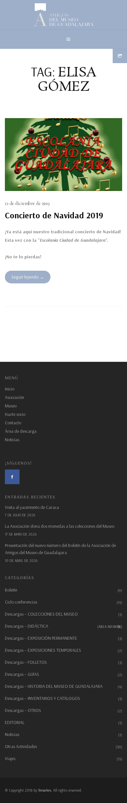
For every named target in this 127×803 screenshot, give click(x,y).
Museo (11, 406)
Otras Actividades (21, 746)
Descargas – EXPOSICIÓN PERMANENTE (41, 638)
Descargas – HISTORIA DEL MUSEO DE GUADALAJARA (54, 686)
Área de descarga (20, 431)
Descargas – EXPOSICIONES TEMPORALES (43, 650)
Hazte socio (15, 414)
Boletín (11, 590)
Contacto (13, 423)
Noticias (12, 439)
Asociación (14, 397)
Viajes (10, 758)
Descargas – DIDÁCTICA (63, 626)
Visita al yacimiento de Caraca (32, 507)
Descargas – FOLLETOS (26, 662)
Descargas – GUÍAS (22, 674)
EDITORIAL (14, 722)
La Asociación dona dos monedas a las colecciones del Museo (59, 526)
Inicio (9, 389)
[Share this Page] (120, 56)
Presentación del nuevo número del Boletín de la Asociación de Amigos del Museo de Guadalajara (60, 548)
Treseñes (44, 790)
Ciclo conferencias (21, 602)
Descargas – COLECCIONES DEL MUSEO (41, 614)
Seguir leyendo (25, 276)
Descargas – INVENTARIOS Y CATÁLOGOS (42, 698)
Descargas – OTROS (23, 710)
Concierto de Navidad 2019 (54, 215)
